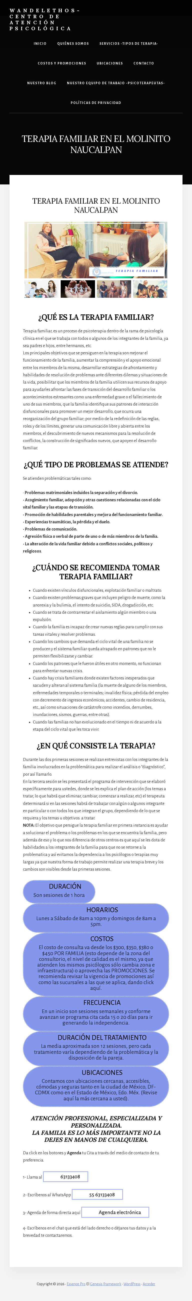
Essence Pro (76, 1284)
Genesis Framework (105, 1284)
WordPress (132, 1284)
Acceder (149, 1284)
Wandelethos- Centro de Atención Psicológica (46, 19)
